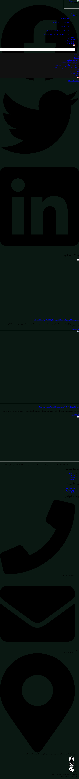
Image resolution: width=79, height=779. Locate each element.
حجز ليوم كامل (64, 18)
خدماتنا (72, 15)
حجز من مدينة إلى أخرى (61, 22)
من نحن (72, 13)
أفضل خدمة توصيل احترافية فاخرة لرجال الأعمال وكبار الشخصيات (56, 320)
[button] (39, 122)
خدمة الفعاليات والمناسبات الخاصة (57, 30)
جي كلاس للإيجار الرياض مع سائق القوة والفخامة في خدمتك (58, 407)
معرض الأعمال (70, 39)
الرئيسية (72, 11)
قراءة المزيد (75, 329)
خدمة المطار (65, 26)
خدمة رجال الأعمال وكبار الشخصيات (56, 34)
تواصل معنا (71, 43)
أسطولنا (72, 37)
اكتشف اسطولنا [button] (73, 81)
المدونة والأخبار (70, 41)
